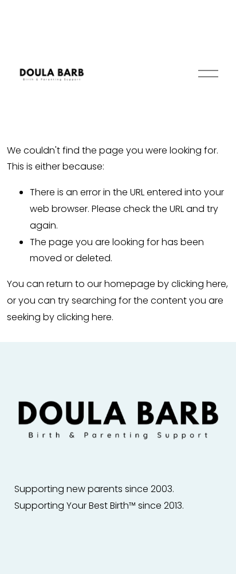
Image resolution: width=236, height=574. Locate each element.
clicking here (198, 283)
